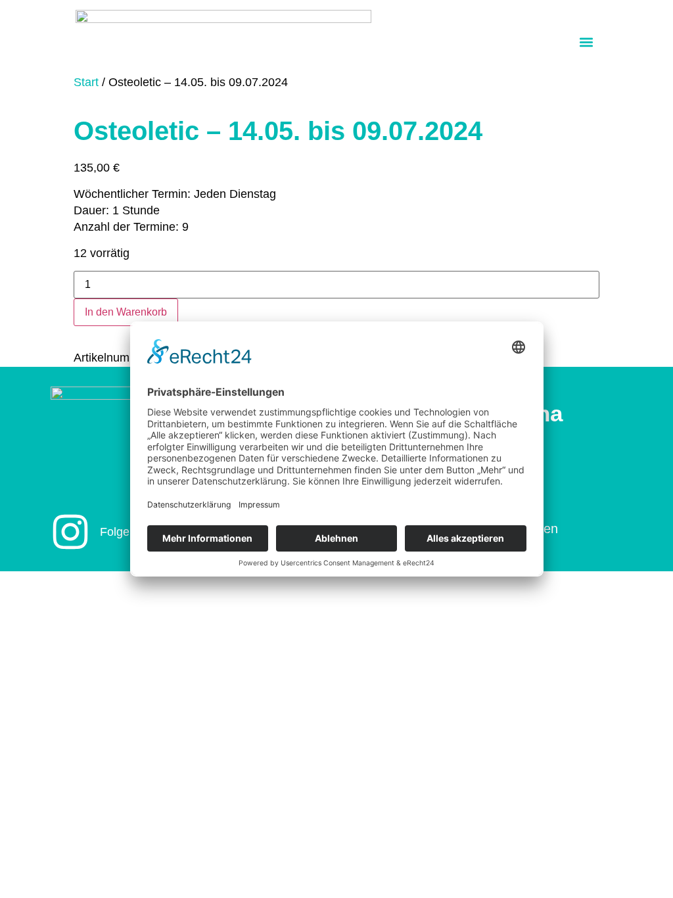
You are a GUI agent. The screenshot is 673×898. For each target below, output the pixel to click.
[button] (586, 42)
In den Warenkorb (126, 312)
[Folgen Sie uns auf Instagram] (70, 532)
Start (86, 82)
